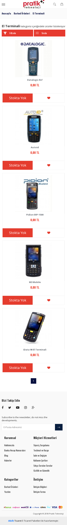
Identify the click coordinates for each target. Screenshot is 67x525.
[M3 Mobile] (33, 260)
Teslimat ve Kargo (41, 450)
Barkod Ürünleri (11, 487)
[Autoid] (33, 126)
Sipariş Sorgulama (41, 445)
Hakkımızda (9, 445)
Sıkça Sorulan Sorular (43, 465)
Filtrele (12, 33)
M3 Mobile (35, 282)
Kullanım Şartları (41, 460)
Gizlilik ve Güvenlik (41, 470)
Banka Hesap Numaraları (15, 450)
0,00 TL (34, 85)
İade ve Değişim (40, 455)
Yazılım (7, 491)
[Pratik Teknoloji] (33, 4)
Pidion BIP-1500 (34, 215)
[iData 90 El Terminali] (33, 328)
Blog (6, 455)
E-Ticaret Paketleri (31, 520)
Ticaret (14, 520)
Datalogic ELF (35, 80)
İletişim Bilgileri (40, 487)
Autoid (35, 147)
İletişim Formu (40, 491)
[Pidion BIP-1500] (33, 193)
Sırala (44, 33)
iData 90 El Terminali (34, 350)
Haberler (8, 460)
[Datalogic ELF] (33, 58)
